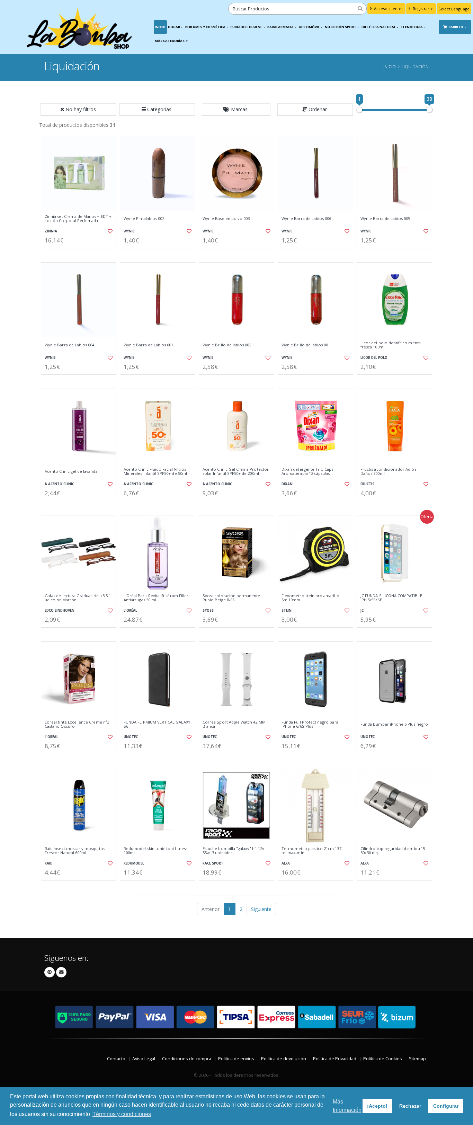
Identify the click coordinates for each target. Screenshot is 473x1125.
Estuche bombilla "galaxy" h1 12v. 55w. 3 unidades (234, 851)
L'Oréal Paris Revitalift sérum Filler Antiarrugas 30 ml (156, 598)
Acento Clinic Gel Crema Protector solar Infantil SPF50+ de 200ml (236, 471)
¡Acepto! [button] (377, 1106)
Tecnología (412, 27)
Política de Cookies (382, 1059)
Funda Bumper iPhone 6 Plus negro (394, 724)
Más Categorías (170, 40)
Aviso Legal (143, 1059)
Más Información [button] (347, 1106)
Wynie (129, 231)
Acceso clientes (388, 8)
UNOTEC (131, 737)
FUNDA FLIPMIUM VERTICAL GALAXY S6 (157, 724)
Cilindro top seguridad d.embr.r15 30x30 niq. (392, 851)
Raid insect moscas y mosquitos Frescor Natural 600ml (75, 851)
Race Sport (213, 863)
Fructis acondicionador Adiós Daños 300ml (388, 471)
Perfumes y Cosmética (205, 27)
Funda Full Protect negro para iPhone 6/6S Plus (310, 724)
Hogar (174, 27)
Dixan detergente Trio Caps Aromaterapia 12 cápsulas (307, 471)
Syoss (208, 610)
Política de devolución (283, 1059)
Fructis (367, 484)
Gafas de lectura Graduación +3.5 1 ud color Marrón (78, 598)
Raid (49, 863)
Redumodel (134, 863)
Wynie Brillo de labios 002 (227, 345)
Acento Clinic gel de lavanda (71, 471)
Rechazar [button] (410, 1106)
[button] (157, 109)
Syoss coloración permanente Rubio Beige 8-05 (231, 598)
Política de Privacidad (334, 1059)
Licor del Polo (373, 357)
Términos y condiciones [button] (121, 1114)
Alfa (286, 863)
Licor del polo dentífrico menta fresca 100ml (390, 345)
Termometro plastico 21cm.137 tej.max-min (311, 851)
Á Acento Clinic (59, 484)
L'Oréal (130, 610)
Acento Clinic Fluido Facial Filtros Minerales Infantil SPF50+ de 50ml (155, 471)
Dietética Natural (379, 27)
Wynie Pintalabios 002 (144, 218)
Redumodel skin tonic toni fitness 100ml (155, 851)
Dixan (287, 484)
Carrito (456, 27)
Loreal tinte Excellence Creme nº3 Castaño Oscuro (77, 724)
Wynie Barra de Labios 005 (385, 218)
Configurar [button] (445, 1106)
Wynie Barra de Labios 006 (306, 218)
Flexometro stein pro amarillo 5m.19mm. (310, 598)
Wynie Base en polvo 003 (226, 218)
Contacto (116, 1059)
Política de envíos (236, 1059)
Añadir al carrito (81, 254)
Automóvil (309, 27)
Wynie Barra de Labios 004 (69, 345)
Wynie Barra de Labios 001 (148, 345)
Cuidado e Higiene (246, 27)
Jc (362, 610)
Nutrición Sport (340, 27)
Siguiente (261, 909)
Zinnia (51, 231)
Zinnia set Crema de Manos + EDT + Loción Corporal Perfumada (78, 218)
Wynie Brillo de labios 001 (306, 345)
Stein (287, 610)
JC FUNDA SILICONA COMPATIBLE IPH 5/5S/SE (391, 598)
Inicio (160, 27)
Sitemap (417, 1059)
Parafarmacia (280, 27)
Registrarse (423, 8)
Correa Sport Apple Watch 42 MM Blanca (234, 724)
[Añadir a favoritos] (109, 231)
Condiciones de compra (186, 1059)
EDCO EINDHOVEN (59, 610)
